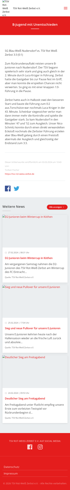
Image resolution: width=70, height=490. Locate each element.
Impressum (11, 473)
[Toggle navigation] (64, 8)
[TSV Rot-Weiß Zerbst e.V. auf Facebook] (29, 447)
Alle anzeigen (55, 207)
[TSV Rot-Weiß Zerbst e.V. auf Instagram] (40, 447)
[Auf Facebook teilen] (8, 189)
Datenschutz (11, 467)
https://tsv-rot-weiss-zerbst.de (19, 173)
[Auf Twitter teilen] (16, 189)
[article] (35, 249)
